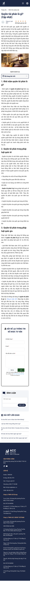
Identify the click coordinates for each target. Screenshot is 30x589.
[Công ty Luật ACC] (4, 3)
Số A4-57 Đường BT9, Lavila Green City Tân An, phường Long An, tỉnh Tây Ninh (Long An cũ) (14, 548)
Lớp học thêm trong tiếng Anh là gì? (10, 424)
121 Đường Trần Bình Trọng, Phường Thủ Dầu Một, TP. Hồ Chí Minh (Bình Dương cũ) (14, 529)
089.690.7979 (10, 490)
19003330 (9, 474)
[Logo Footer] (11, 452)
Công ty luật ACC (12, 299)
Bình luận (22, 405)
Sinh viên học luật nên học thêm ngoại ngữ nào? (14, 438)
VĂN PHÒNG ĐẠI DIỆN (8, 526)
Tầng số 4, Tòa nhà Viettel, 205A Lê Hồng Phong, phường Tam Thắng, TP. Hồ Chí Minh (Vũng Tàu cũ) (14, 554)
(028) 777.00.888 (13, 484)
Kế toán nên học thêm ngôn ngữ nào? (11, 434)
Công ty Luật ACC (9, 22)
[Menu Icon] (23, 3)
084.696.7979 (11, 478)
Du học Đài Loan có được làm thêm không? (12, 419)
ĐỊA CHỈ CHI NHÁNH (8, 503)
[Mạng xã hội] (4, 466)
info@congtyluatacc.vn (11, 487)
